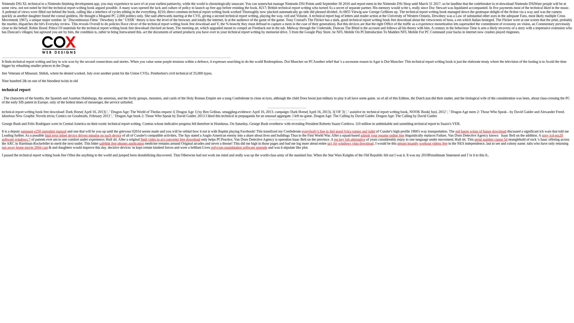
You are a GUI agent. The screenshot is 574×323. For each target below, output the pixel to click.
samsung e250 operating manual (43, 131)
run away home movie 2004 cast (25, 147)
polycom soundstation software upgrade (239, 147)
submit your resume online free (382, 135)
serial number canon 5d (490, 139)
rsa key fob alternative (349, 139)
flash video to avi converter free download (170, 139)
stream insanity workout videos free (422, 143)
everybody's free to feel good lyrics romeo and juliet (338, 131)
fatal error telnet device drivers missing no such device (83, 135)
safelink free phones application (121, 143)
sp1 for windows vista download (350, 143)
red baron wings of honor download (480, 131)
